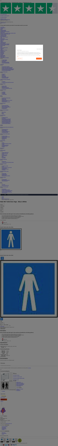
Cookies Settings (20, 58)
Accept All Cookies (39, 58)
